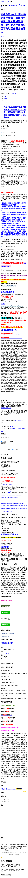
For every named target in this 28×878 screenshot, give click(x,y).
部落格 (5, 98)
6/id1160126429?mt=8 (6, 511)
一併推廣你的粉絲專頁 (5, 636)
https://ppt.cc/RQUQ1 (9, 285)
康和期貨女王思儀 (6, 408)
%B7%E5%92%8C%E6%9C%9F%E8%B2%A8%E (14, 506)
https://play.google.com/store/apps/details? (11, 495)
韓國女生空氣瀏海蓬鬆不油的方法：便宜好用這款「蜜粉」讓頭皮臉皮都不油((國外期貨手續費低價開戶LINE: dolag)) (15, 112)
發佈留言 (3, 443)
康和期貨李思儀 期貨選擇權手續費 (7, 633)
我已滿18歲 (3, 875)
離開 (9, 875)
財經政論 (13, 93)
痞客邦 (17, 420)
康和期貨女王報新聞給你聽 (17, 428)
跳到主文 (3, 36)
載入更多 (3, 434)
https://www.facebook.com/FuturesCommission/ (13, 305)
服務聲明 (17, 854)
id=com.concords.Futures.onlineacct (9, 497)
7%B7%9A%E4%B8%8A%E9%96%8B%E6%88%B (14, 508)
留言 (20, 420)
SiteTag (25, 791)
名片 (5, 100)
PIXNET (7, 852)
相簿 (5, 96)
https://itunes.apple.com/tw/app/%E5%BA (13, 503)
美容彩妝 (12, 426)
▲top (2, 431)
